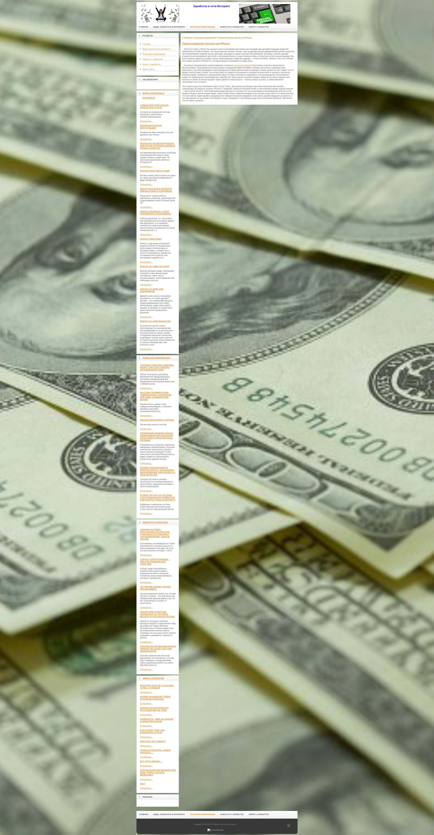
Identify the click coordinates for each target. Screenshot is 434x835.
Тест (142, 784)
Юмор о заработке (152, 64)
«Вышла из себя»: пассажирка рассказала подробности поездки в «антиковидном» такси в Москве (155, 534)
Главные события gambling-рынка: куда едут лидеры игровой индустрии (157, 367)
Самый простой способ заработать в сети (154, 106)
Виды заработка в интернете (157, 49)
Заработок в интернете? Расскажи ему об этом (154, 709)
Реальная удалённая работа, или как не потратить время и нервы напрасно (157, 146)
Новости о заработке (153, 59)
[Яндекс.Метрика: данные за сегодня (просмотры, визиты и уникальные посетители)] (215, 830)
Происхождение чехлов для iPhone (206, 43)
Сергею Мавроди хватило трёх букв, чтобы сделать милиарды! (158, 772)
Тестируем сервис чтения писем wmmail (155, 588)
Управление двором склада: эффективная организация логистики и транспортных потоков (157, 437)
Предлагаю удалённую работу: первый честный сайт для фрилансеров (158, 648)
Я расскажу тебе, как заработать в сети (152, 731)
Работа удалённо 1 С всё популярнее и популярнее (155, 212)
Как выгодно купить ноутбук (157, 420)
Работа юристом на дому (155, 171)
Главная (147, 44)
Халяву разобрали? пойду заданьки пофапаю (155, 698)
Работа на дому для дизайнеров (151, 290)
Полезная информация (154, 54)
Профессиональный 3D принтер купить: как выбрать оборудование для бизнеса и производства (157, 471)
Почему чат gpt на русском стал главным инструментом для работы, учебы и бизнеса (157, 497)
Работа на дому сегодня (154, 266)
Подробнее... (146, 121)
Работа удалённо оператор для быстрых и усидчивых (156, 190)
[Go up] (288, 826)
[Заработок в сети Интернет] (160, 12)
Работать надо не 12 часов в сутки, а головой (157, 686)
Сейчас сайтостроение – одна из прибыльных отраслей (155, 561)
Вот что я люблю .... (151, 761)
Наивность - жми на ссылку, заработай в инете (156, 720)
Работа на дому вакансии (155, 321)
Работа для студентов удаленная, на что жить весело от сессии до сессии (157, 614)
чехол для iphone (242, 65)
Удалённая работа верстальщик (151, 126)
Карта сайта (148, 69)
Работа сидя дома (151, 239)
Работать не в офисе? (153, 741)
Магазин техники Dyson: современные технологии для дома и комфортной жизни (155, 396)
